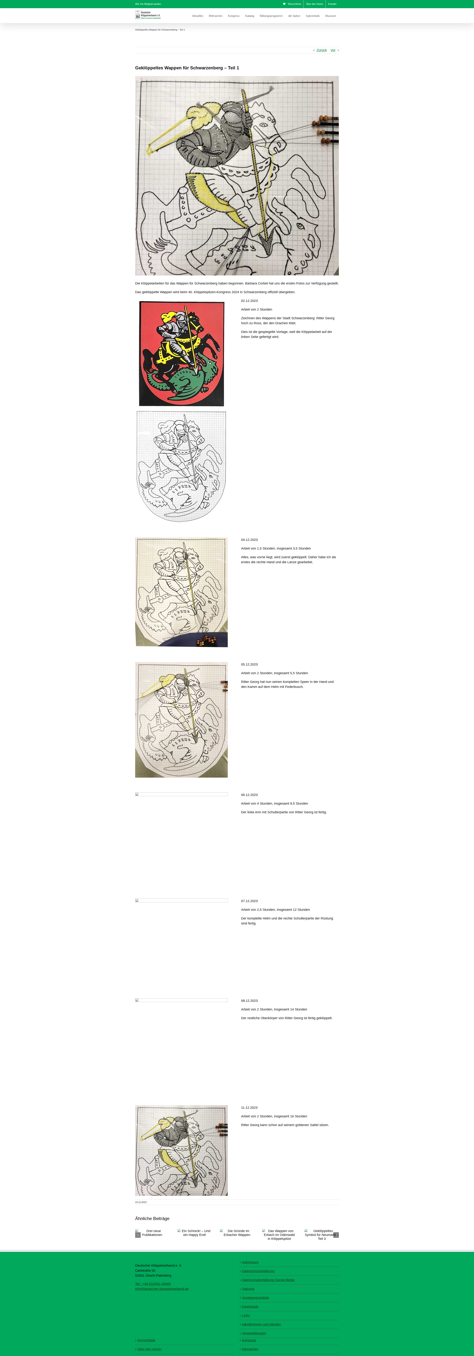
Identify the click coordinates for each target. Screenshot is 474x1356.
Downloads (250, 1306)
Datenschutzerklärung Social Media (268, 1280)
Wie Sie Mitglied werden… (149, 4)
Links (246, 1315)
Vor (333, 50)
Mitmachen (250, 1349)
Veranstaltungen (254, 1333)
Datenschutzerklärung (258, 1271)
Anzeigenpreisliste (255, 1298)
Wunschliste (146, 1340)
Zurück (322, 50)
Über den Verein (149, 1349)
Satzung (248, 1289)
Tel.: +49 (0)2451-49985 (153, 1284)
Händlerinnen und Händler (261, 1324)
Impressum (250, 1262)
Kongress (249, 1340)
